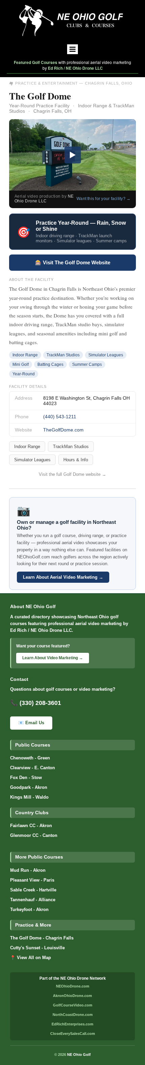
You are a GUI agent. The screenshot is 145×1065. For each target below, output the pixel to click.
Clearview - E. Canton (32, 768)
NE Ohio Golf (79, 1054)
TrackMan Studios (71, 446)
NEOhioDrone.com (72, 986)
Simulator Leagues (32, 459)
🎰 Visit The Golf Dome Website (72, 262)
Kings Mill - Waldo (29, 797)
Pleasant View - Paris (32, 880)
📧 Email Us (31, 722)
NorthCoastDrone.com (73, 1015)
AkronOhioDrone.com (72, 996)
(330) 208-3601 (40, 703)
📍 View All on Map (30, 957)
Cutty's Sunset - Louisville (37, 948)
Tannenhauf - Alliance (32, 899)
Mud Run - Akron (28, 870)
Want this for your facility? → (103, 198)
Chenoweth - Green (30, 758)
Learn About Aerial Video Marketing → (63, 577)
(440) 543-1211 (59, 416)
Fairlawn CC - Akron (31, 825)
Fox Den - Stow (26, 777)
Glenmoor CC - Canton (33, 835)
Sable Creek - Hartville (33, 890)
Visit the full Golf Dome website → (72, 474)
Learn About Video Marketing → (52, 658)
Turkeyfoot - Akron (29, 909)
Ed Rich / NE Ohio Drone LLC (75, 68)
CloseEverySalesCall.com (72, 1033)
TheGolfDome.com (63, 429)
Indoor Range (27, 446)
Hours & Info (75, 459)
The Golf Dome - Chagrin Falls (42, 938)
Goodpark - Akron (28, 787)
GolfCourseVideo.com (72, 1005)
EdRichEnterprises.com (72, 1024)
